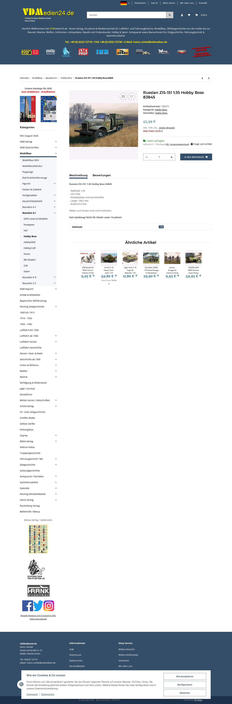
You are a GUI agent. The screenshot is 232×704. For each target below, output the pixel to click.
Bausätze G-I (29, 212)
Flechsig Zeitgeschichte (32, 306)
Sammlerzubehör (29, 482)
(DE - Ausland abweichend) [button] (177, 144)
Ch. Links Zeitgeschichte (32, 412)
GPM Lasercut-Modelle (36, 218)
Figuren (26, 183)
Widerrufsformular (128, 654)
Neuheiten (140, 2)
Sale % (154, 2)
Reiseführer (26, 394)
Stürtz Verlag (26, 499)
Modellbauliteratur (32, 165)
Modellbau (25, 153)
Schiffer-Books (27, 417)
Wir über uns (187, 2)
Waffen (23, 371)
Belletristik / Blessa (30, 511)
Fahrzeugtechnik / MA (31, 458)
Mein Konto (169, 2)
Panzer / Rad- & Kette (31, 353)
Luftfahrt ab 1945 (29, 335)
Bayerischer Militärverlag (33, 300)
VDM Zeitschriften (29, 147)
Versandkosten (77, 666)
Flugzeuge (27, 171)
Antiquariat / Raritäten (32, 476)
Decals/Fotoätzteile (32, 201)
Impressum (75, 654)
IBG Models (30, 259)
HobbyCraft (30, 247)
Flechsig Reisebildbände (33, 494)
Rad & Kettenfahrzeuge (34, 177)
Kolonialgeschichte (30, 470)
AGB (71, 649)
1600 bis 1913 (27, 312)
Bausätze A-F (29, 206)
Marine (23, 376)
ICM (26, 265)
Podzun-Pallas (27, 447)
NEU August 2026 (29, 135)
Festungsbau (26, 429)
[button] (125, 3)
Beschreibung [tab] (78, 175)
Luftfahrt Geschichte (31, 347)
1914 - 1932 (26, 318)
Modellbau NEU (30, 160)
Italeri (27, 271)
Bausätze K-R (29, 277)
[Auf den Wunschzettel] (131, 96)
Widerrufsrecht (127, 649)
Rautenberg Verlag (30, 505)
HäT (26, 230)
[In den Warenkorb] (71, 88)
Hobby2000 (30, 242)
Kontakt (203, 2)
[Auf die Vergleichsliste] (123, 96)
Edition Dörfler (27, 423)
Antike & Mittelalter (30, 294)
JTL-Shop (198, 700)
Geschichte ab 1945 (30, 359)
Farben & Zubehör (32, 189)
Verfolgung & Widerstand (33, 382)
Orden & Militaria (29, 365)
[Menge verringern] (146, 157)
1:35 (161, 227)
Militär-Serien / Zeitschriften (35, 400)
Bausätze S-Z (29, 283)
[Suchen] (169, 15)
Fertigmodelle (29, 195)
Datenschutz (76, 660)
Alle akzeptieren (184, 676)
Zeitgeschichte (27, 464)
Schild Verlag (27, 406)
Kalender (25, 488)
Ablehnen (185, 692)
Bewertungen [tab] (102, 175)
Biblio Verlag (26, 441)
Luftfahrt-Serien (28, 341)
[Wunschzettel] (189, 14)
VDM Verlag (26, 141)
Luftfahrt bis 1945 (29, 329)
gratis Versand (167, 127)
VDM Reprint (26, 288)
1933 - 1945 (26, 324)
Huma (27, 253)
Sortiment (124, 660)
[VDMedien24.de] (49, 15)
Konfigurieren (184, 684)
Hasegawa (29, 224)
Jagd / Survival (27, 388)
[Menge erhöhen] (171, 157)
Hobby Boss (161, 109)
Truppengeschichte (30, 453)
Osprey (23, 435)
